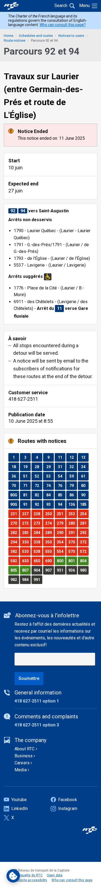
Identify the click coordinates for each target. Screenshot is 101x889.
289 (49, 532)
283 (26, 532)
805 (14, 570)
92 (38, 504)
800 (61, 560)
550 (49, 551)
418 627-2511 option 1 (37, 701)
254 (84, 513)
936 (72, 570)
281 (84, 523)
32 (73, 466)
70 (15, 485)
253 (72, 513)
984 (26, 579)
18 (15, 466)
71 (27, 485)
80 (85, 485)
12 (73, 457)
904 (37, 570)
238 (37, 513)
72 (38, 485)
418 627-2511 (23, 399)
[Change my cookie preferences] (13, 876)
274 (49, 523)
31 (61, 466)
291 (72, 532)
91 (27, 504)
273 (37, 523)
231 (14, 513)
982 (14, 579)
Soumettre (29, 678)
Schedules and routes (36, 36)
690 (49, 560)
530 (26, 551)
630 (26, 560)
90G (14, 504)
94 (61, 504)
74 (50, 485)
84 (50, 495)
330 (26, 542)
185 (84, 504)
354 (61, 542)
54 (61, 476)
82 (38, 495)
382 (14, 551)
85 (61, 495)
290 (61, 532)
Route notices (14, 40)
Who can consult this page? (63, 25)
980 (84, 570)
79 (73, 485)
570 (72, 551)
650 (37, 560)
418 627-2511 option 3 (37, 724)
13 (85, 457)
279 (61, 523)
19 (27, 466)
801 (72, 560)
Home (8, 36)
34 (85, 466)
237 (26, 513)
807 (26, 570)
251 (61, 513)
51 (27, 476)
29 (50, 466)
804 (84, 560)
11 (61, 457)
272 (26, 523)
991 (37, 579)
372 (84, 542)
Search (60, 5)
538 (37, 551)
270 (14, 523)
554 (61, 551)
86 (73, 495)
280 (72, 523)
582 (14, 560)
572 (84, 551)
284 (37, 532)
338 (37, 542)
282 (14, 532)
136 (72, 504)
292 (84, 532)
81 (27, 495)
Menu (84, 5)
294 (14, 542)
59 (73, 476)
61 (85, 476)
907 (49, 570)
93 (50, 504)
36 (15, 476)
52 (38, 476)
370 (72, 542)
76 (61, 485)
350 (49, 542)
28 (38, 466)
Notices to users (71, 36)
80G (14, 495)
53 (50, 476)
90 (85, 495)
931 (61, 570)
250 (49, 513)
